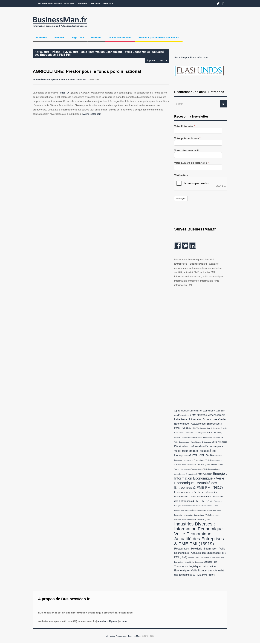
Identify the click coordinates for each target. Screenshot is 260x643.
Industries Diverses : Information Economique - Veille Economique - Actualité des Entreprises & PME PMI (199, 533)
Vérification (181, 175)
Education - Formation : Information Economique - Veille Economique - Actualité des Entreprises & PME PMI (198, 460)
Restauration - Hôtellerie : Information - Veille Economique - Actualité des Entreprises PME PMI (200, 553)
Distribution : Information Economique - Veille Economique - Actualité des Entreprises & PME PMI (198, 451)
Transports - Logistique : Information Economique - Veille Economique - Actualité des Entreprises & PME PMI (199, 570)
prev (151, 60)
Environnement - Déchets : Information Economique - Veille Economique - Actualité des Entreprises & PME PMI (198, 496)
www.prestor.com (91, 113)
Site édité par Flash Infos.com (191, 57)
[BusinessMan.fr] (60, 27)
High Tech (108, 3)
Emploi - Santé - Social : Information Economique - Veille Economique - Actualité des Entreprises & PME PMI (199, 469)
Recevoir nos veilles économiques (56, 3)
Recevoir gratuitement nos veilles (158, 37)
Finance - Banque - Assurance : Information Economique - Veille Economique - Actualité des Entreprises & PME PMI (198, 505)
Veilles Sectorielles (120, 37)
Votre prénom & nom (187, 138)
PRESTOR (65, 92)
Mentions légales (107, 621)
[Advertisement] (200, 347)
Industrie (82, 3)
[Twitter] (218, 3)
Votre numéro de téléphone (191, 163)
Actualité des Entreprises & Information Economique (59, 79)
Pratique (96, 37)
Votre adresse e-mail (187, 150)
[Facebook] (223, 3)
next (162, 60)
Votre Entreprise (184, 126)
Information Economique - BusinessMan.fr (124, 636)
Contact (124, 621)
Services (95, 3)
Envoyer (181, 198)
